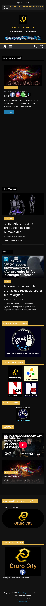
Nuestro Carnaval (11, 87)
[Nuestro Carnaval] (23, 75)
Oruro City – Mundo (23, 27)
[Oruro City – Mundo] (5, 46)
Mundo (7, 281)
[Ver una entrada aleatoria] (41, 46)
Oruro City (23, 91)
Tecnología (9, 218)
